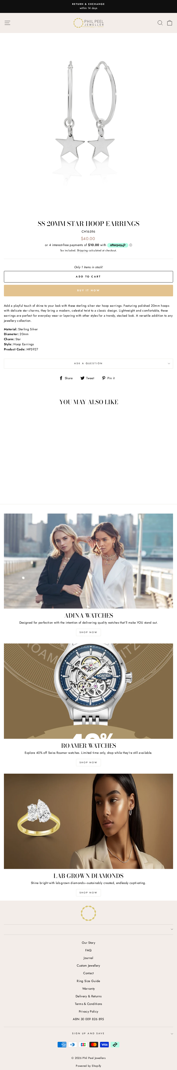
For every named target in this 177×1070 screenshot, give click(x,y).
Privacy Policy (88, 1011)
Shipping (82, 250)
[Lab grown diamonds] (88, 821)
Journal (88, 958)
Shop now (88, 762)
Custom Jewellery (88, 965)
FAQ (88, 950)
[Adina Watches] (88, 561)
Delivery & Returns (88, 996)
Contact (88, 973)
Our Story (88, 942)
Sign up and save (88, 1033)
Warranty (88, 988)
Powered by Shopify (88, 1066)
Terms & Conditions (88, 1003)
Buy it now (88, 290)
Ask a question (88, 363)
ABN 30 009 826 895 (88, 1019)
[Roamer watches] (88, 691)
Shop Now (88, 632)
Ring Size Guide (88, 981)
